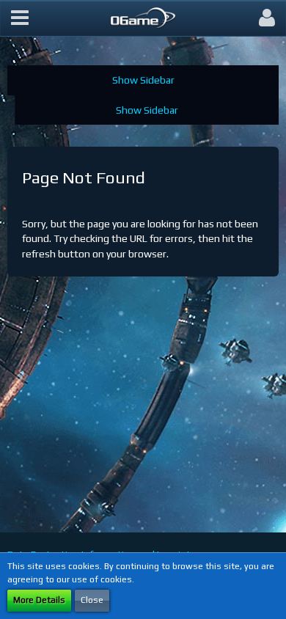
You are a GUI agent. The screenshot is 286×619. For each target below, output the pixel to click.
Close (92, 600)
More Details (39, 600)
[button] (19, 18)
